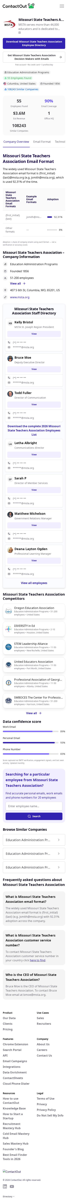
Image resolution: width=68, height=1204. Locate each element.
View (34, 333)
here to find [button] (37, 960)
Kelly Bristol (23, 322)
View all (31, 713)
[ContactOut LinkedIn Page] (5, 1186)
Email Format (42, 142)
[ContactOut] (20, 6)
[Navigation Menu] (61, 5)
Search (36, 816)
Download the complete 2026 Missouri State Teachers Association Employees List (34, 430)
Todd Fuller (23, 393)
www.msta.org (19, 297)
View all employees (34, 583)
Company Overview (16, 142)
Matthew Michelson (30, 513)
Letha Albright (25, 443)
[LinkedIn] (19, 33)
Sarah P (20, 478)
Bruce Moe (22, 357)
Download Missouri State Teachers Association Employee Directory (34, 43)
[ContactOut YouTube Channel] (12, 1186)
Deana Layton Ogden (30, 549)
